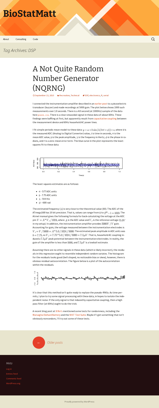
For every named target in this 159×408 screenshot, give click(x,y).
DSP (86, 95)
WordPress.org (13, 383)
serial (106, 95)
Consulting (21, 39)
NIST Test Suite (77, 314)
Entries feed (12, 373)
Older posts (50, 342)
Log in (9, 369)
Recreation (64, 95)
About (6, 39)
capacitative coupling (105, 118)
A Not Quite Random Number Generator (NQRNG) (68, 78)
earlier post (101, 103)
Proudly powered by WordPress (79, 401)
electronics (94, 95)
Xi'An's (59, 311)
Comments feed (13, 378)
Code (35, 39)
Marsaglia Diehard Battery (46, 314)
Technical (75, 95)
